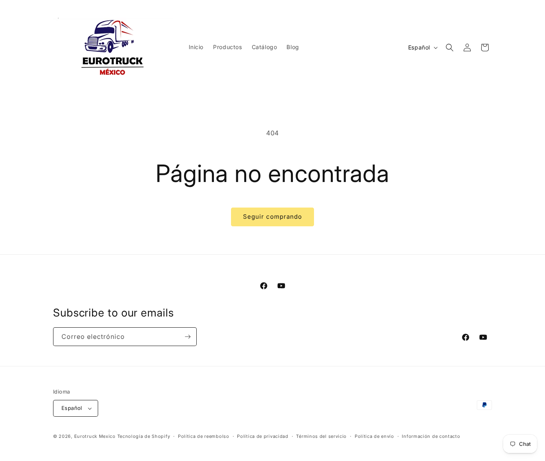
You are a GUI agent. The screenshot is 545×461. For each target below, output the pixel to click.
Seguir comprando (272, 216)
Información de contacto (431, 436)
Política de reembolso (203, 436)
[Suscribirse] (187, 336)
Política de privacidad (262, 436)
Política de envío (374, 436)
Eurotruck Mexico (95, 436)
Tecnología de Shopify (143, 436)
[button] (449, 47)
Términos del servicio (321, 436)
